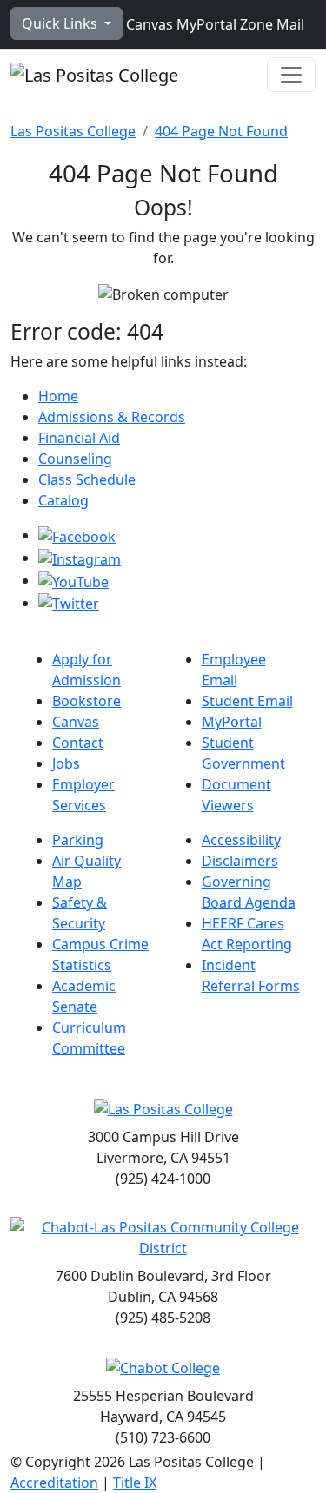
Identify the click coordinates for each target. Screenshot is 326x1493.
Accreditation (54, 1482)
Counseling (75, 458)
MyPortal (204, 24)
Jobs (66, 763)
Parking (77, 839)
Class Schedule (87, 479)
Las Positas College (73, 131)
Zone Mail (270, 24)
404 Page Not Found (221, 131)
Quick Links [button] (61, 23)
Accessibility (241, 839)
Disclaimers (240, 860)
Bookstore (86, 700)
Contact (77, 742)
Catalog (63, 500)
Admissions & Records (111, 416)
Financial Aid (79, 437)
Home (58, 396)
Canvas (148, 24)
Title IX (134, 1482)
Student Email (247, 700)
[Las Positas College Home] (94, 74)
